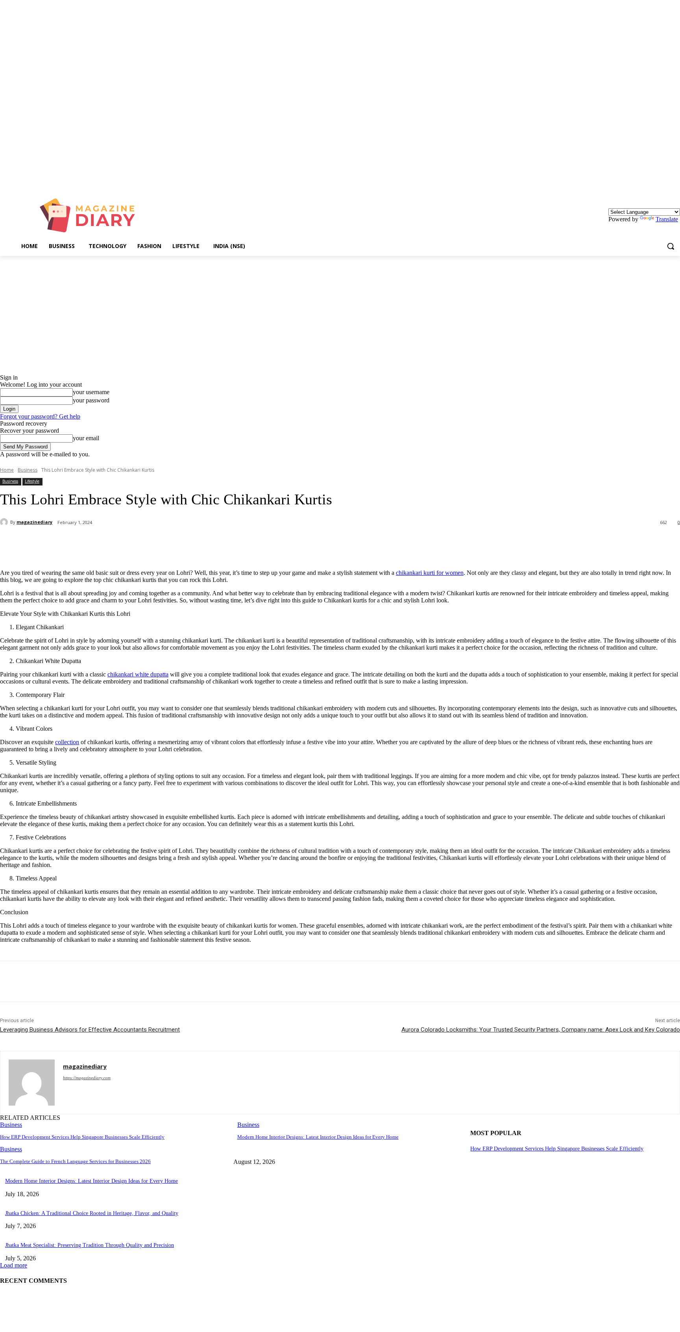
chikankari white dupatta (137, 674)
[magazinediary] (5, 522)
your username (91, 392)
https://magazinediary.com (87, 1077)
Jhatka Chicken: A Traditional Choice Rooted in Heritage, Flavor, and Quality (91, 1213)
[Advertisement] (340, 315)
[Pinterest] (129, 543)
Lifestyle (32, 481)
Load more (13, 1265)
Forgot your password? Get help (40, 416)
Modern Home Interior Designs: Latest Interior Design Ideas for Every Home (318, 1137)
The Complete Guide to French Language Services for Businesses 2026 (75, 1161)
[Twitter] (100, 543)
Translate (667, 219)
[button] (670, 246)
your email (86, 438)
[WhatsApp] (157, 543)
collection (67, 742)
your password (91, 400)
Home (7, 470)
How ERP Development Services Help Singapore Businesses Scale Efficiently (82, 1137)
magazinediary (34, 522)
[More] (185, 543)
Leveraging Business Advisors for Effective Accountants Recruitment (90, 1029)
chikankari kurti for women (430, 572)
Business (27, 470)
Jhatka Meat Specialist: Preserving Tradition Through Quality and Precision (89, 1245)
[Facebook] (72, 543)
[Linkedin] (675, 181)
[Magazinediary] (91, 215)
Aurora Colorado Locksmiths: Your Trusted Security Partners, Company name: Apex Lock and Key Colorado (540, 1029)
